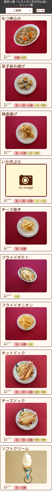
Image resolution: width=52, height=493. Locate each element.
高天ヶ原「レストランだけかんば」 (26, 1)
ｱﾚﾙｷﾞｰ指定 (40, 10)
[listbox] (19, 10)
